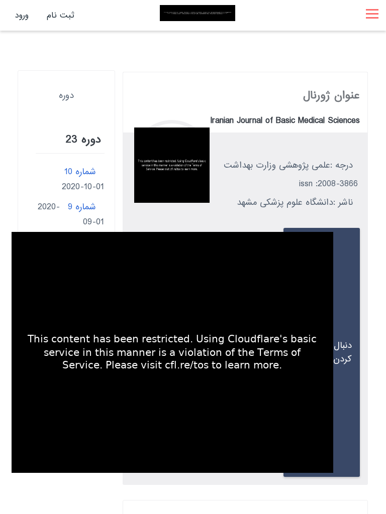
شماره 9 (82, 207)
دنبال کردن (342, 352)
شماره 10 (80, 172)
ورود (22, 15)
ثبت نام (60, 15)
